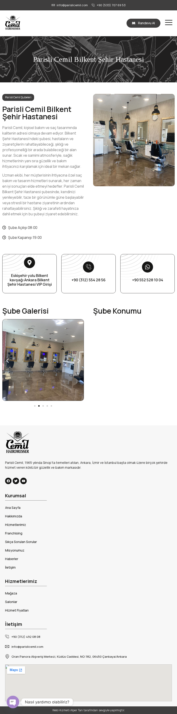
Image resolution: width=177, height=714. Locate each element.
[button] (7, 361)
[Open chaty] (13, 702)
